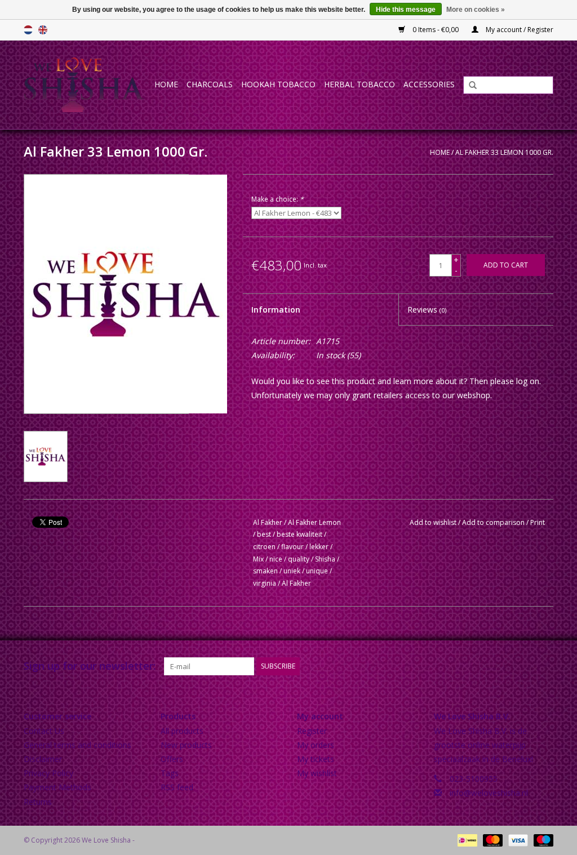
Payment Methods (57, 787)
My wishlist (317, 773)
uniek (291, 571)
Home (166, 84)
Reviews (426, 309)
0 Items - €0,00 (435, 29)
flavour (292, 546)
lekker (319, 546)
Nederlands (28, 29)
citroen (264, 546)
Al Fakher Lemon (314, 522)
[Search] (468, 85)
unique (317, 571)
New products (186, 745)
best (264, 534)
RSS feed (177, 787)
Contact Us (44, 730)
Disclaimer (43, 759)
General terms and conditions (77, 745)
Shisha (325, 559)
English (42, 29)
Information (275, 309)
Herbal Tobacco (359, 84)
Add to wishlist (434, 522)
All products (182, 730)
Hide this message (406, 10)
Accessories (429, 84)
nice (275, 559)
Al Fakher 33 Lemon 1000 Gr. (504, 152)
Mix (258, 559)
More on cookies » (475, 10)
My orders (315, 745)
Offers (172, 759)
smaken (265, 571)
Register (312, 730)
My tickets (315, 759)
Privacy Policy (48, 773)
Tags (170, 773)
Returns (38, 801)
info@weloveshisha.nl (489, 792)
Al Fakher (267, 522)
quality (298, 559)
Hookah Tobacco (278, 84)
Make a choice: (277, 199)
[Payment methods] (466, 839)
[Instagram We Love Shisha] (544, 666)
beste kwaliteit (299, 534)
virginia (264, 583)
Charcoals (210, 84)
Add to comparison (494, 522)
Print (537, 522)
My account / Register (518, 29)
